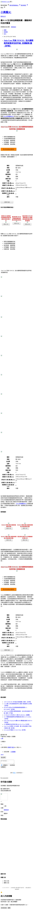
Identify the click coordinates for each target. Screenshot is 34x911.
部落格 (6, 32)
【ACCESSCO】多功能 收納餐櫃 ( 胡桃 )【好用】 (18, 702)
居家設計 (13, 27)
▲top (2, 754)
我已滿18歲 (3, 907)
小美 (2, 738)
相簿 (5, 30)
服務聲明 (17, 889)
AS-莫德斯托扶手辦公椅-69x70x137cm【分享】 (17, 724)
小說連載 (12, 751)
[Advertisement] (17, 844)
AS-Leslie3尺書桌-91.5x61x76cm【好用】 (15, 730)
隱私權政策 (28, 887)
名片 (5, 33)
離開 (9, 907)
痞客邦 (9, 747)
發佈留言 (3, 767)
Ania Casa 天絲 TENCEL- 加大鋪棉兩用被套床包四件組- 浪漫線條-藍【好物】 (18, 43)
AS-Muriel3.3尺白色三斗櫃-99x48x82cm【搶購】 (17, 715)
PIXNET (7, 887)
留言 (13, 747)
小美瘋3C (6, 12)
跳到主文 (3, 16)
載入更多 (3, 757)
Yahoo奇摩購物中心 (8, 116)
